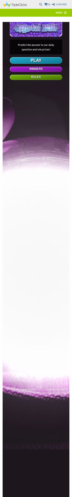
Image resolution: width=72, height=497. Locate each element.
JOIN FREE (61, 4)
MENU (60, 12)
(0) (49, 4)
